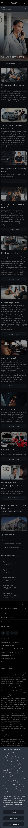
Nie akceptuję (13, 818)
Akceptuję (13, 812)
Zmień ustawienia (14, 824)
